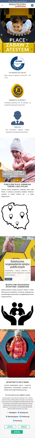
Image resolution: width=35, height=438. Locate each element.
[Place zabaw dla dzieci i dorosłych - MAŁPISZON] (17, 5)
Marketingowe (13, 417)
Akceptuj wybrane (24, 426)
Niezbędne (13, 413)
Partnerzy (18, 421)
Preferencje (25, 417)
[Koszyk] (32, 5)
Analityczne (24, 413)
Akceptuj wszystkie (17, 432)
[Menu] (2, 5)
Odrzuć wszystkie (10, 426)
